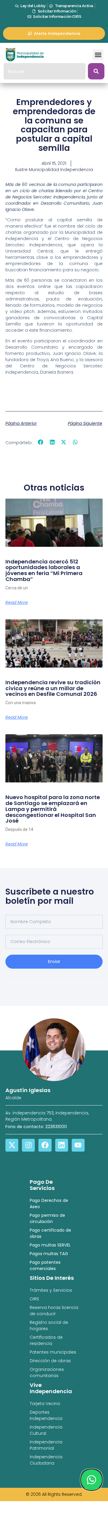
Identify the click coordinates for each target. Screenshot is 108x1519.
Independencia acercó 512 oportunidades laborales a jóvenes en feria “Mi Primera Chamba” (43, 570)
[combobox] (45, 71)
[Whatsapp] (91, 1479)
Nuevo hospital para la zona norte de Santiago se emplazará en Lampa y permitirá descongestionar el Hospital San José (52, 808)
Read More (16, 602)
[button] (98, 54)
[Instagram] (28, 1145)
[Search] (96, 71)
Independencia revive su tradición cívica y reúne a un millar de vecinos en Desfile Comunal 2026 (52, 688)
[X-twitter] (11, 1145)
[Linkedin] (61, 1145)
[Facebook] (44, 1145)
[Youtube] (78, 1145)
